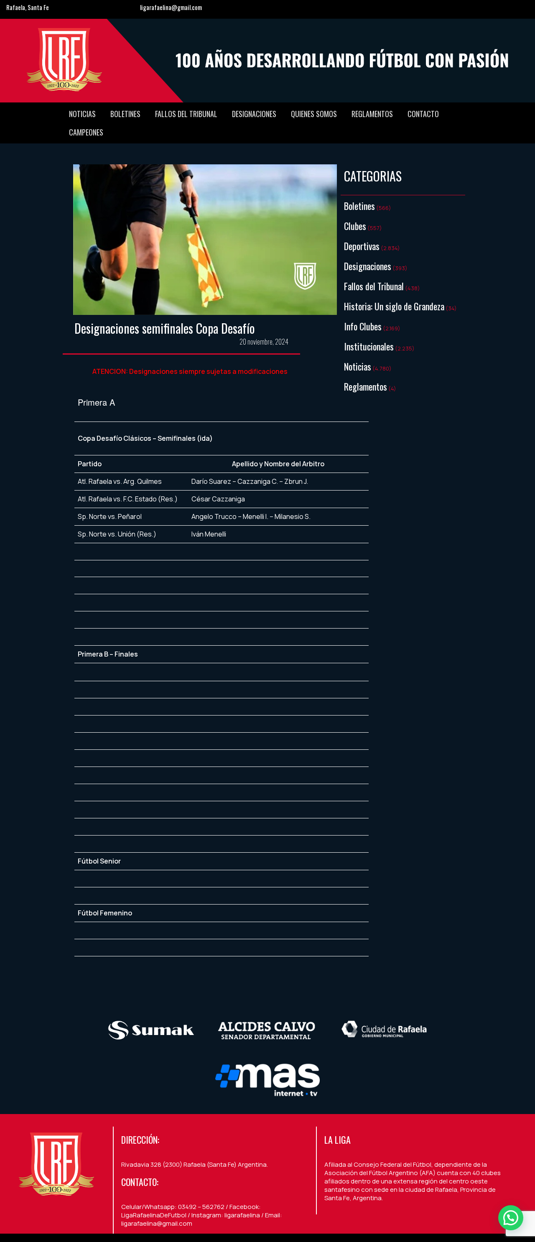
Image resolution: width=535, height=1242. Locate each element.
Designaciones (254, 113)
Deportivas (362, 246)
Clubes (355, 226)
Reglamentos (372, 113)
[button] (510, 1217)
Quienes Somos (314, 113)
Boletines (125, 113)
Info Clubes (363, 326)
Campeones (86, 132)
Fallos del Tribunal (186, 113)
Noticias (82, 113)
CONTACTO (423, 113)
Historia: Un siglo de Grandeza (394, 306)
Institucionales (369, 346)
